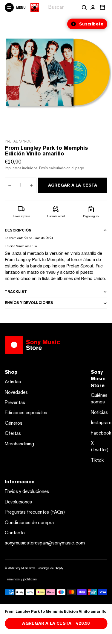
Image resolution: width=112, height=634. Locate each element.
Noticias (99, 412)
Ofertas (13, 433)
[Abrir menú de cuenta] (93, 7)
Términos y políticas (21, 579)
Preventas (15, 402)
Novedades (16, 392)
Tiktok (97, 460)
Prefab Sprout (19, 141)
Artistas (13, 382)
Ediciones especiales (26, 412)
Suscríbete (91, 24)
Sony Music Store (25, 568)
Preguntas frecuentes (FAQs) (35, 512)
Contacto (15, 532)
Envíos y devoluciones (29, 303)
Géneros (13, 423)
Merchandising (19, 444)
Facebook (101, 433)
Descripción (18, 230)
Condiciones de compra (29, 522)
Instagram (101, 422)
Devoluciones (18, 502)
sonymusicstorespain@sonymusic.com (45, 543)
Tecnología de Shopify (50, 568)
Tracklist (16, 292)
